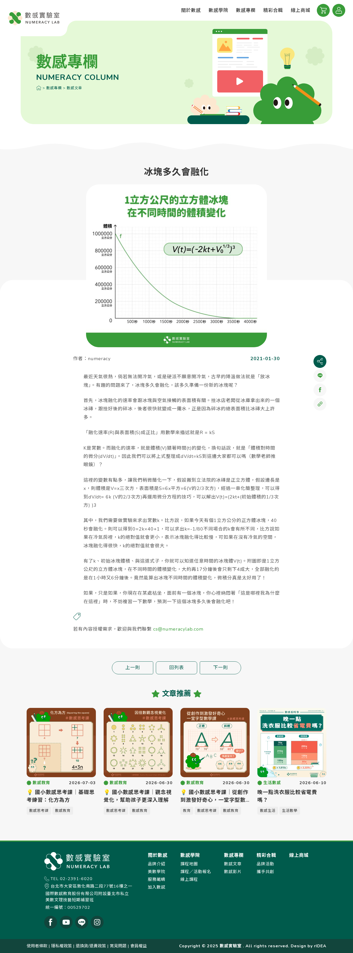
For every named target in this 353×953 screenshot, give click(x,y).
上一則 (132, 667)
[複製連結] (319, 404)
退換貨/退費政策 (91, 946)
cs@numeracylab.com (178, 629)
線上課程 (189, 879)
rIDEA (320, 946)
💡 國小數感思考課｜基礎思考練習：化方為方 (61, 796)
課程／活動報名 (195, 872)
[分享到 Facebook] (319, 389)
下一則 (220, 667)
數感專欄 (54, 88)
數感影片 (233, 872)
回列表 (176, 667)
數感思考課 (39, 810)
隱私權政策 (61, 946)
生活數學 (289, 810)
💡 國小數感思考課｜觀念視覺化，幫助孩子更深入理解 (138, 796)
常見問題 (118, 946)
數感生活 (267, 810)
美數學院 (156, 872)
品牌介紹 (156, 864)
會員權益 (138, 946)
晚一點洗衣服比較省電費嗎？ (287, 796)
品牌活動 (265, 864)
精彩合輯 (273, 10)
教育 (187, 810)
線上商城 (300, 10)
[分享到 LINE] (319, 375)
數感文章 (74, 88)
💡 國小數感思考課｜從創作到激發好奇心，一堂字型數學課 (214, 796)
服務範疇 (156, 879)
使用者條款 (37, 946)
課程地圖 (189, 864)
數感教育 (63, 810)
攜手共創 (265, 872)
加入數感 (156, 887)
